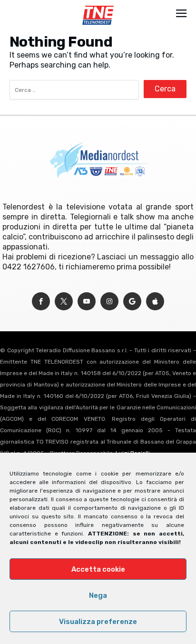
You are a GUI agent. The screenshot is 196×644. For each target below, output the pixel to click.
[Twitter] (64, 301)
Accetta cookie (98, 569)
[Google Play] (132, 301)
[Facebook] (41, 301)
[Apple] (155, 301)
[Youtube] (87, 301)
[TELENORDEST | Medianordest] (97, 5)
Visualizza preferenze (98, 621)
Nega (98, 595)
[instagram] (109, 301)
